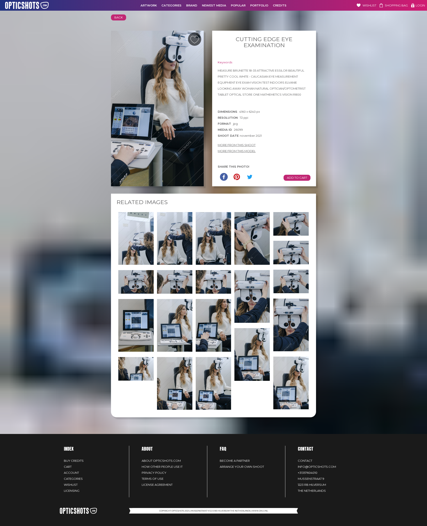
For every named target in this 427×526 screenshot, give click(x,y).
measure (225, 70)
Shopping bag (396, 5)
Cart (68, 466)
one (256, 94)
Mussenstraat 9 (311, 478)
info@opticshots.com (317, 466)
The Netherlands (312, 490)
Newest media (214, 5)
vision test (260, 82)
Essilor (281, 70)
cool (233, 76)
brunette (240, 70)
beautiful (296, 70)
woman (248, 88)
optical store (240, 94)
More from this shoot (237, 145)
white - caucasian (253, 76)
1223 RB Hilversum (312, 484)
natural (262, 88)
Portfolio (259, 5)
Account (71, 472)
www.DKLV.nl (260, 511)
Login (420, 5)
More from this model (237, 151)
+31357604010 (307, 472)
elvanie (291, 82)
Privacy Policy (154, 472)
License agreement (157, 484)
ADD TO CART (297, 177)
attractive (265, 70)
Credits (279, 5)
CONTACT (305, 460)
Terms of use (152, 478)
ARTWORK (149, 5)
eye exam (243, 82)
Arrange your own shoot (242, 466)
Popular (238, 5)
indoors (277, 82)
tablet (223, 94)
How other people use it (162, 466)
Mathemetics (271, 94)
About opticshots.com (161, 460)
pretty (223, 76)
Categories (171, 5)
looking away (229, 88)
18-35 (252, 70)
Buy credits (74, 460)
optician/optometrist (288, 88)
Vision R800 (291, 94)
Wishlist (369, 5)
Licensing (71, 490)
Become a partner (235, 460)
